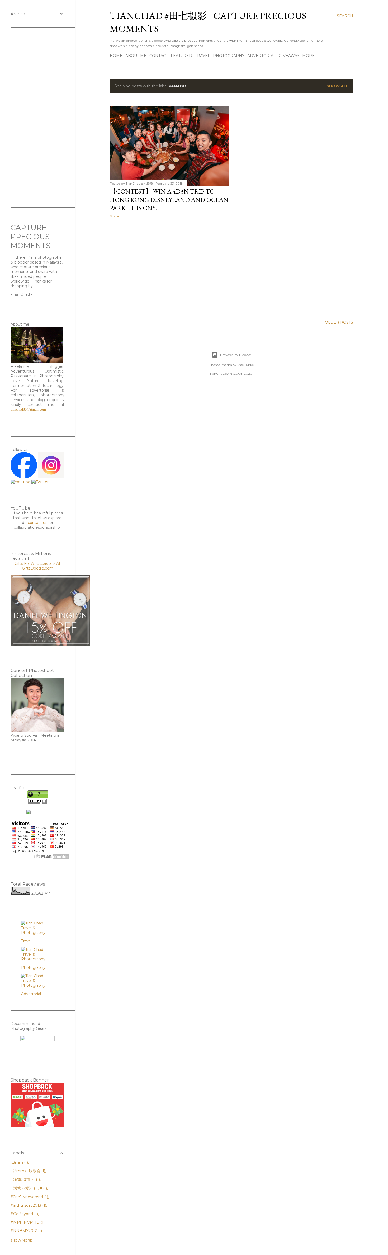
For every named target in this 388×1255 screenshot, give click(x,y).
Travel (202, 55)
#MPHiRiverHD (27, 1222)
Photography (228, 55)
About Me (135, 55)
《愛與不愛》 (24, 1188)
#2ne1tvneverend (29, 1197)
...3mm (19, 1162)
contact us (37, 522)
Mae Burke (245, 365)
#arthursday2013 (28, 1205)
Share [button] (114, 216)
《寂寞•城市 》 (25, 1179)
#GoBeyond (24, 1213)
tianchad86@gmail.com (28, 409)
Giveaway (289, 55)
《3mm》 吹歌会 (27, 1170)
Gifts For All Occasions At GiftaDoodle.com (37, 566)
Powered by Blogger (235, 355)
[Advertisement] (169, 268)
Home (116, 55)
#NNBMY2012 (26, 1230)
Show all (337, 86)
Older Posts (339, 322)
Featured (181, 55)
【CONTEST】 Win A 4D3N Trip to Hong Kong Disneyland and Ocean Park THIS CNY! (169, 199)
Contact (158, 55)
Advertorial (261, 55)
